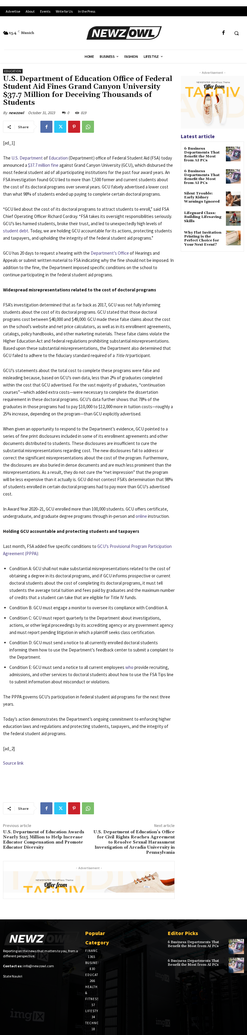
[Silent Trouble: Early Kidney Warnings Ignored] (233, 198)
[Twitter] (60, 127)
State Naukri (12, 976)
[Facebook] (223, 33)
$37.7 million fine (43, 165)
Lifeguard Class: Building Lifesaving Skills (202, 217)
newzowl (16, 112)
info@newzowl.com (38, 966)
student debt (15, 231)
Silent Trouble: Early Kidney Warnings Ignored (202, 197)
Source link (13, 763)
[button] (236, 33)
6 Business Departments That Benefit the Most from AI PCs (202, 154)
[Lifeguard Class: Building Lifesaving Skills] (233, 218)
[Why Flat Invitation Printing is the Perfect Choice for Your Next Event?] (233, 238)
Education (12, 71)
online (141, 516)
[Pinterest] (74, 127)
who (129, 667)
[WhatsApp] (88, 127)
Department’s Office (110, 253)
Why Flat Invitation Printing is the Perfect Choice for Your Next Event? (202, 238)
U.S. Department (27, 158)
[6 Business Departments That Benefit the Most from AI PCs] (233, 154)
